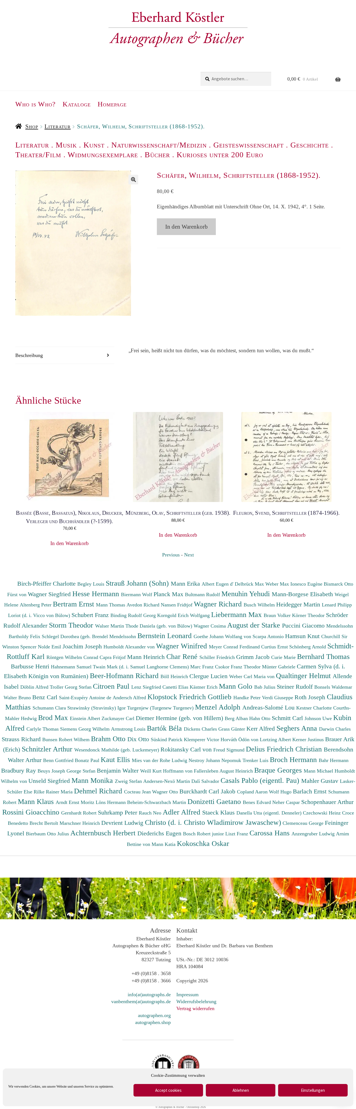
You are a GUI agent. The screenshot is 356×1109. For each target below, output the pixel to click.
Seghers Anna (297, 728)
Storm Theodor (72, 625)
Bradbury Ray (19, 770)
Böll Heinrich (174, 676)
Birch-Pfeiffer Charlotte (47, 583)
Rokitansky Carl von (186, 749)
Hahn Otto (260, 718)
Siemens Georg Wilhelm (85, 729)
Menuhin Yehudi (246, 594)
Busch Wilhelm (260, 605)
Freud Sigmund (229, 750)
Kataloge (77, 104)
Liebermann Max (237, 614)
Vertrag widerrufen (195, 1008)
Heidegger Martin (299, 604)
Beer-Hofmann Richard (125, 675)
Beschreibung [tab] (29, 355)
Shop (31, 126)
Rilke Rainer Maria (54, 792)
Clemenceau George (304, 823)
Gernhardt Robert (79, 813)
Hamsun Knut (303, 636)
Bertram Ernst (74, 604)
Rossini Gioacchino (31, 812)
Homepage (112, 104)
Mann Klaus (37, 801)
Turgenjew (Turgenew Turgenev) (161, 708)
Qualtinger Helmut (304, 675)
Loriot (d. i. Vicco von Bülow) (39, 615)
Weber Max (277, 584)
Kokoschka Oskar (203, 843)
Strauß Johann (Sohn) (138, 583)
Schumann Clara (50, 708)
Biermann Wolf (137, 594)
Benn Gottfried (59, 760)
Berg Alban (237, 718)
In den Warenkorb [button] (69, 543)
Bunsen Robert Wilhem (66, 739)
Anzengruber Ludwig (313, 833)
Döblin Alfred (35, 687)
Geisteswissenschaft (248, 145)
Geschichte (309, 145)
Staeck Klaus (219, 812)
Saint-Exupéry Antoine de (86, 697)
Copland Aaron (253, 792)
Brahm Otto (109, 739)
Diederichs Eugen (160, 833)
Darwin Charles (335, 729)
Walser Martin (110, 626)
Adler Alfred (182, 812)
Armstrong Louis (129, 729)
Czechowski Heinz (322, 813)
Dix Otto (139, 739)
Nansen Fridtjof (177, 605)
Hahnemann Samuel (72, 667)
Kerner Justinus (308, 739)
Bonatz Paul (88, 760)
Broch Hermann (294, 759)
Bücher (157, 154)
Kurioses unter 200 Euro (220, 154)
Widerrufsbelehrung (196, 1001)
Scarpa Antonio (269, 636)
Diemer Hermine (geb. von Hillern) (180, 718)
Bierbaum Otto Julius (48, 833)
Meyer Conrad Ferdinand (235, 647)
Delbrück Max (250, 584)
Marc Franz (202, 667)
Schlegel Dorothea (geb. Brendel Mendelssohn (89, 636)
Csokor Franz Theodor (238, 667)
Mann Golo (236, 686)
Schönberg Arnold (308, 647)
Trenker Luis (256, 760)
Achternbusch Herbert (103, 833)
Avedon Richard (144, 605)
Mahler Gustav (320, 780)
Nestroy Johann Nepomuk (216, 760)
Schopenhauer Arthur (327, 801)
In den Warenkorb (186, 226)
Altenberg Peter (36, 605)
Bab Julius (265, 687)
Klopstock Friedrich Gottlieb (190, 697)
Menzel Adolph (218, 707)
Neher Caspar (286, 802)
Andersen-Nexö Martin (167, 781)
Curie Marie (284, 657)
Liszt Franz (237, 833)
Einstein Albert (86, 718)
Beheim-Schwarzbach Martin (157, 802)
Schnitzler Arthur (48, 749)
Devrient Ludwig (123, 822)
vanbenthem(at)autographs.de (141, 1001)
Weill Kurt (151, 771)
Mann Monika (93, 780)
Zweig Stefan (129, 781)
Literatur (57, 126)
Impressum (187, 994)
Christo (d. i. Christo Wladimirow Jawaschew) (213, 822)
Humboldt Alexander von (129, 647)
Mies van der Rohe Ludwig (160, 760)
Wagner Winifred (182, 646)
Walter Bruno (18, 697)
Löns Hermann (111, 802)
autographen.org (154, 1015)
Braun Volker (278, 615)
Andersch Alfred (130, 697)
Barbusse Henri (31, 666)
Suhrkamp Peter (118, 812)
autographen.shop (153, 1022)
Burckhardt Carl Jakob (208, 791)
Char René (182, 656)
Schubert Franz (90, 614)
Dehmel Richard (99, 791)
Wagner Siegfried (50, 594)
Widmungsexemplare (103, 154)
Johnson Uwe (319, 718)
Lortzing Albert (276, 739)
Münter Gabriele (279, 667)
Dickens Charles (201, 729)
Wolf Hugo (281, 792)
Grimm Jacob (253, 656)
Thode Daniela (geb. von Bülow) (159, 626)
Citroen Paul (112, 686)
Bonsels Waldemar (333, 687)
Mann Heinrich (146, 656)
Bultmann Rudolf (203, 594)
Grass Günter (232, 729)
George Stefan (81, 771)
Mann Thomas (111, 605)
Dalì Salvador (206, 781)
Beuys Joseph (52, 771)
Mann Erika (186, 583)
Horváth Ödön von (240, 739)
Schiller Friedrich (217, 657)
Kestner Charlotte (314, 708)
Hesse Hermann (96, 594)
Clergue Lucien (209, 676)
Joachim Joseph (83, 646)
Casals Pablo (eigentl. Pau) (261, 780)
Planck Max (169, 594)
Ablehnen (241, 1090)
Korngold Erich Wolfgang (184, 615)
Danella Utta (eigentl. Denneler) (269, 813)
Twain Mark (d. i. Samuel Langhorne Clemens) (141, 667)
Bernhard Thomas (323, 656)
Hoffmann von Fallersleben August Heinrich (208, 771)
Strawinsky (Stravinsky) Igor (97, 708)
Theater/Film (38, 154)
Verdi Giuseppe (278, 697)
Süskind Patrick (167, 739)
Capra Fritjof (113, 657)
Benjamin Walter (118, 770)
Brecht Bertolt (44, 823)
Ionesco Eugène (307, 584)
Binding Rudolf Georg (133, 615)
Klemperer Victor (202, 739)
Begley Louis (91, 584)
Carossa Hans (270, 833)
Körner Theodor (309, 615)
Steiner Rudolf (295, 686)
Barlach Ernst (310, 791)
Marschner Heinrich (80, 823)
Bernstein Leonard (165, 635)
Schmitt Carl (288, 718)
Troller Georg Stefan (71, 687)
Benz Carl (45, 697)
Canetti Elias (176, 687)
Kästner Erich (204, 687)
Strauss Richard (22, 739)
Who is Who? (35, 104)
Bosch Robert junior (204, 833)
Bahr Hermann (333, 760)
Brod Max (54, 717)
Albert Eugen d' (218, 584)
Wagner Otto (165, 792)
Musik (66, 145)
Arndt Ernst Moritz (76, 802)
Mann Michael (319, 771)
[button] (133, 179)
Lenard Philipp (337, 605)
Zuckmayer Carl (119, 718)
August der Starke (254, 625)
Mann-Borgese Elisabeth (303, 594)
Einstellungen (313, 1090)
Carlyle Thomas (43, 729)
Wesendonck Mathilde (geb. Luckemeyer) (117, 750)
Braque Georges (279, 770)
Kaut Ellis (116, 759)
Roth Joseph (311, 697)
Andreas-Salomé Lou (269, 707)
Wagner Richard (219, 604)
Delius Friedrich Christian (285, 749)
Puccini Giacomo (304, 625)
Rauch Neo (151, 813)
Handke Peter (247, 697)
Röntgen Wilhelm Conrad (73, 657)
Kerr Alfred (261, 728)
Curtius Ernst (275, 647)
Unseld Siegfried (49, 780)
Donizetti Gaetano (215, 801)
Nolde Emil (50, 647)
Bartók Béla (165, 728)
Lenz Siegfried (146, 687)
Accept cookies (168, 1090)
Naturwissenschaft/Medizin (159, 145)
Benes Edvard (257, 802)
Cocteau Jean (138, 792)
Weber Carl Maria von (252, 676)
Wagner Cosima (210, 626)
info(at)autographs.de (149, 994)
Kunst (94, 145)
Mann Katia (164, 844)
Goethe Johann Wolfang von (223, 636)
